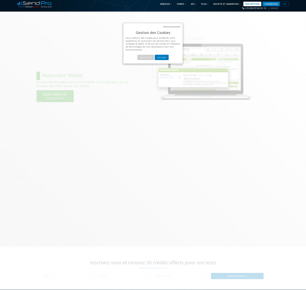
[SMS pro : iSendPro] (33, 4)
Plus (204, 4)
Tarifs (181, 4)
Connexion (271, 4)
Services (165, 4)
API (193, 4)
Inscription (252, 4)
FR (284, 4)
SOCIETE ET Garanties (226, 4)
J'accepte (161, 57)
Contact (274, 8)
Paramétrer (146, 57)
